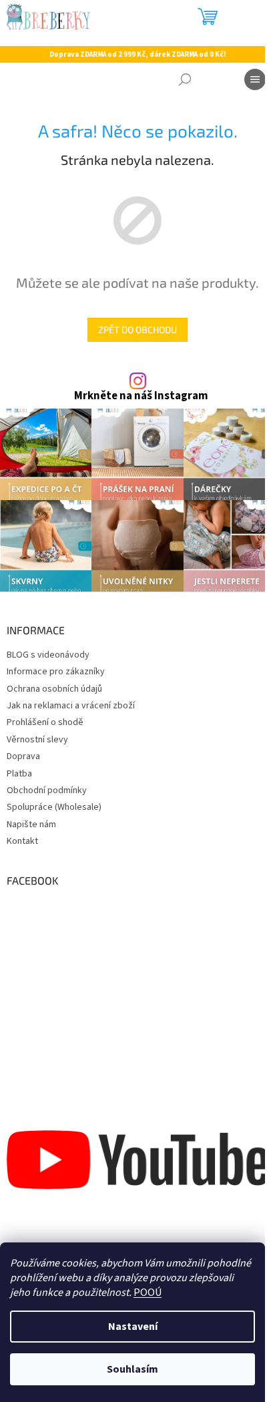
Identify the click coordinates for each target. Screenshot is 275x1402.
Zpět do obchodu (137, 329)
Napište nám (31, 824)
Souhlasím (132, 1369)
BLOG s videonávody (48, 655)
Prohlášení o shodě (45, 722)
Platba (19, 773)
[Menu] (255, 79)
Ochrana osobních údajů (54, 689)
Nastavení (133, 1326)
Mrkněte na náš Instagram (141, 396)
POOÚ (147, 1292)
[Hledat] (185, 79)
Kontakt (22, 841)
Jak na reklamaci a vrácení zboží (71, 705)
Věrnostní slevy (37, 739)
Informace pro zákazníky (56, 671)
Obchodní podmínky (47, 790)
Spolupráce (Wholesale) (54, 807)
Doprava (23, 756)
